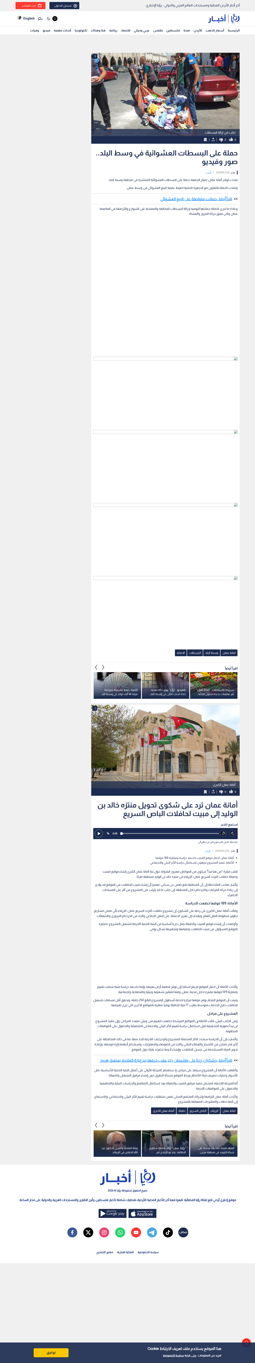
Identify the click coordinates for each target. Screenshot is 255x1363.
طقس (158, 30)
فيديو (46, 30)
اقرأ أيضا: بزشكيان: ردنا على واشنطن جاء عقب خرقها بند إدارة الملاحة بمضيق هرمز (166, 1060)
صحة (186, 30)
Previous (103, 667)
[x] (88, 1232)
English (28, 18)
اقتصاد (125, 30)
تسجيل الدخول (63, 5)
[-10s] (223, 833)
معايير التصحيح (104, 1252)
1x (108, 833)
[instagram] (104, 1232)
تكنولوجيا (81, 30)
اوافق (51, 1353)
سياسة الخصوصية (173, 1355)
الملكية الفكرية (125, 1252)
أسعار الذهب (215, 30)
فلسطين (173, 30)
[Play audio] (99, 833)
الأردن (198, 30)
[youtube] (136, 1232)
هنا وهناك (98, 30)
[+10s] (232, 833)
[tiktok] (168, 1232)
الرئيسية (234, 30)
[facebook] (72, 1232)
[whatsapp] (120, 1232)
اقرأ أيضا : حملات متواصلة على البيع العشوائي (196, 199)
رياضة (113, 30)
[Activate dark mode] (52, 19)
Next (96, 667)
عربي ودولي (142, 30)
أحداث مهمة (62, 30)
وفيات (34, 30)
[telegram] (152, 1232)
